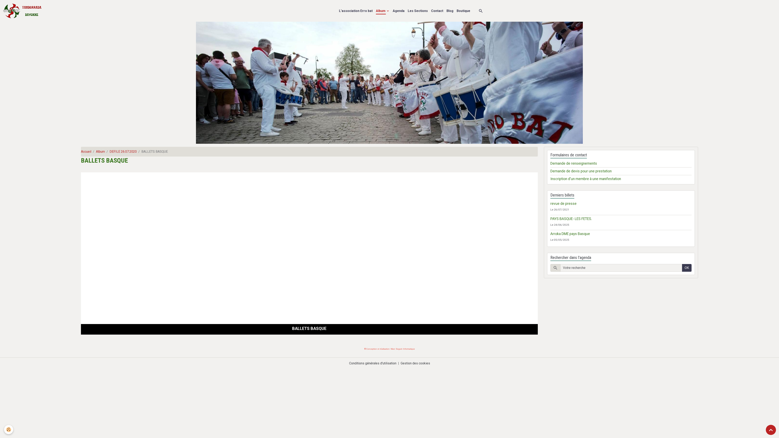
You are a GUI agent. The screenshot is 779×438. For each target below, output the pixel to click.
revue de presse (563, 204)
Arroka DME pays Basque (570, 234)
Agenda (399, 11)
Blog (450, 11)
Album (381, 11)
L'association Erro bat (356, 11)
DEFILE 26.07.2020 (123, 152)
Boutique (463, 11)
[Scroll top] (771, 430)
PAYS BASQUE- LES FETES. (571, 219)
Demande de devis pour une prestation (581, 171)
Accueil (86, 152)
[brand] (23, 10)
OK (687, 268)
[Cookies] (8, 429)
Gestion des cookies (415, 363)
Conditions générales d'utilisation (372, 363)
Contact (437, 11)
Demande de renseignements (573, 163)
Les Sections (418, 11)
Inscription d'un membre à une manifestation (585, 179)
